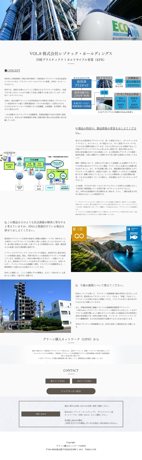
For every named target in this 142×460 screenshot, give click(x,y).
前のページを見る (58, 381)
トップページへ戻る (71, 391)
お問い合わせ (41, 414)
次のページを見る (84, 381)
